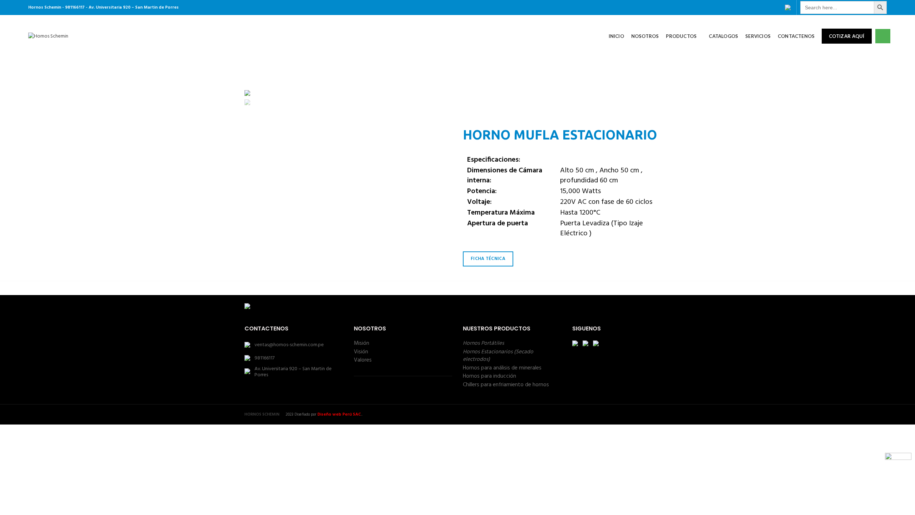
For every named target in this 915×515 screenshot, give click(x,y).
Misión (361, 343)
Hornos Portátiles (483, 343)
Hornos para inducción (489, 376)
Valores (363, 360)
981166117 (264, 358)
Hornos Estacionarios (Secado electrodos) (498, 356)
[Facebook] (766, 7)
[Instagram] (777, 7)
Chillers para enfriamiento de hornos (506, 385)
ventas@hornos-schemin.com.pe (289, 345)
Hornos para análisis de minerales (502, 368)
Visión (361, 352)
